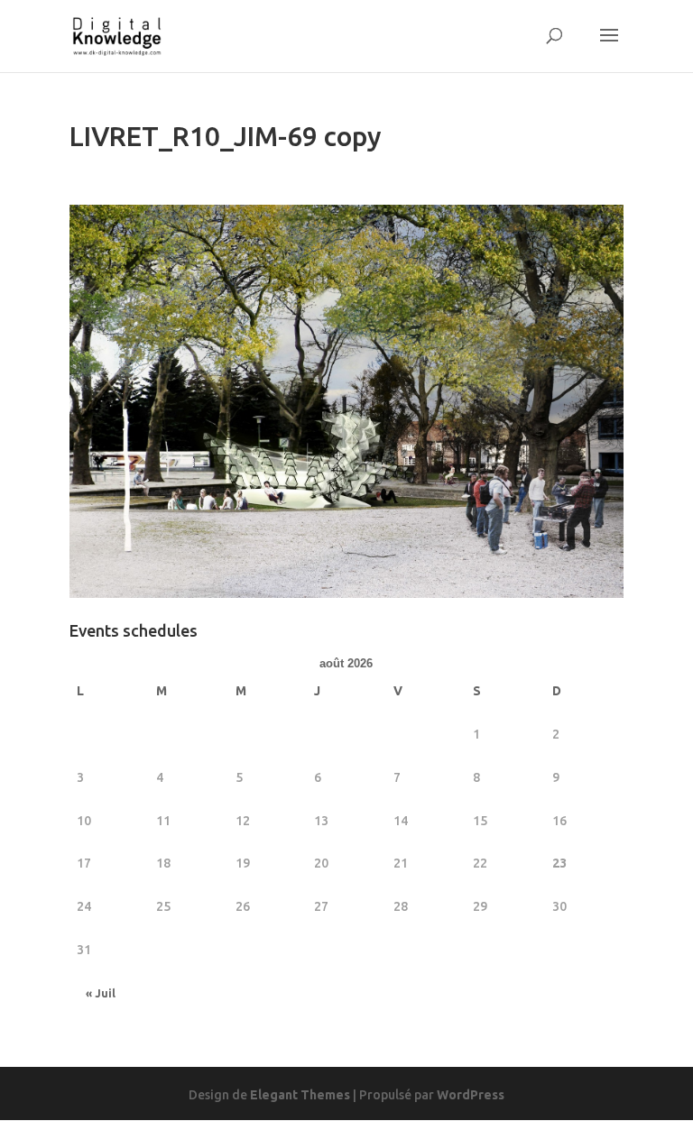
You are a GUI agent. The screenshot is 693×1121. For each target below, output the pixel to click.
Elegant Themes (300, 1095)
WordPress (470, 1095)
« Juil (101, 993)
